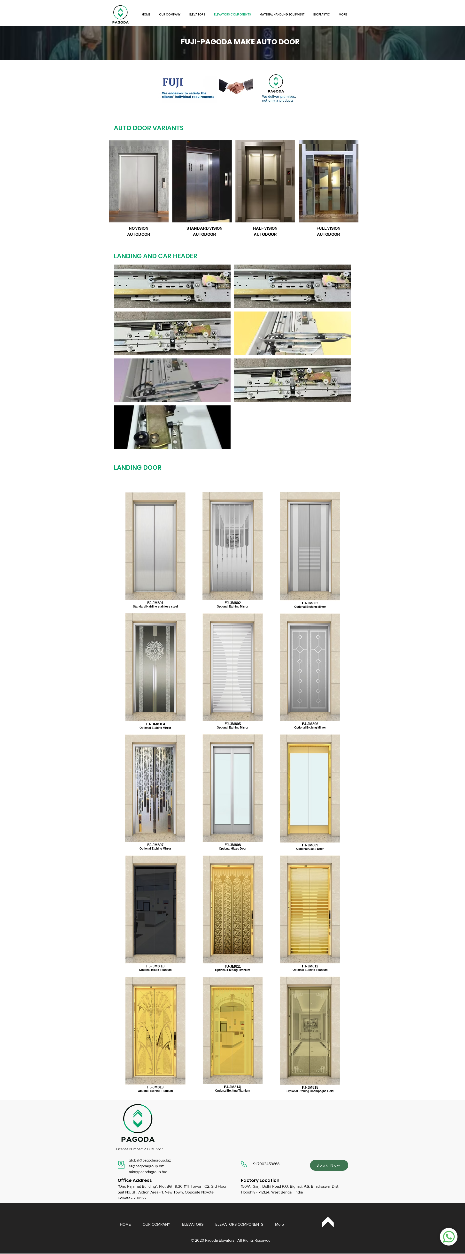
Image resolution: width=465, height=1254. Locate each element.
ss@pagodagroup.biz (146, 1166)
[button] (172, 286)
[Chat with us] (448, 1236)
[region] (328, 1222)
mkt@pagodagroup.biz (148, 1172)
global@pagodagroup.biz (150, 1160)
